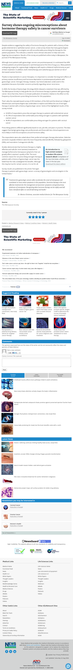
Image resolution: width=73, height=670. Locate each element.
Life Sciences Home (32, 3)
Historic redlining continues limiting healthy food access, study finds (36, 443)
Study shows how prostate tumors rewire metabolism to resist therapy (61, 332)
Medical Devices (8, 589)
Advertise (6, 623)
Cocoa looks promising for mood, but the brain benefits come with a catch (37, 425)
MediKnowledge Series (10, 584)
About (4, 610)
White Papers (7, 576)
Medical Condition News (33, 223)
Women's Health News (49, 223)
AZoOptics (41, 618)
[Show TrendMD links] (70, 286)
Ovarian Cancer (15, 514)
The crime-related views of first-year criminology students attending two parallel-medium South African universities (33, 278)
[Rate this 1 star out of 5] (30, 217)
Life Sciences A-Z (43, 574)
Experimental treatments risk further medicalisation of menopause (20, 253)
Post (4, 370)
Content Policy (7, 633)
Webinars (41, 584)
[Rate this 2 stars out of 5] (33, 217)
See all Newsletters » (9, 533)
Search (5, 615)
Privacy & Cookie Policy (10, 630)
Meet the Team (7, 613)
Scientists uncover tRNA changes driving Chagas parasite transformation (37, 454)
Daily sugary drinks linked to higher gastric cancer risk (26, 309)
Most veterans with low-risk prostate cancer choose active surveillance (26, 332)
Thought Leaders (8, 579)
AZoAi (40, 635)
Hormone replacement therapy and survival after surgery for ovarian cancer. (23, 273)
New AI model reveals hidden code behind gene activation (32, 465)
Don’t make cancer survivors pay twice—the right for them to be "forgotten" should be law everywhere (30, 263)
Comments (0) (6, 226)
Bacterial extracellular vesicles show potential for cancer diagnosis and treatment (44, 332)
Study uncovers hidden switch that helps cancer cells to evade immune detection (44, 310)
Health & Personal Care (10, 586)
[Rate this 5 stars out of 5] (43, 217)
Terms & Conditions (9, 628)
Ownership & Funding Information (14, 635)
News (4, 571)
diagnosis (56, 65)
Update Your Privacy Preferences (58, 655)
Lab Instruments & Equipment (47, 571)
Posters (5, 596)
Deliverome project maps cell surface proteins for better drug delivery (36, 488)
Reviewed (67, 41)
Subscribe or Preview (16, 507)
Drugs (4, 591)
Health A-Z (6, 574)
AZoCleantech (42, 615)
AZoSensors (41, 623)
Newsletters (6, 618)
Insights (5, 581)
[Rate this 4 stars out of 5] (40, 217)
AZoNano (41, 613)
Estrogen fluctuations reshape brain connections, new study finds (9, 310)
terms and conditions (33, 645)
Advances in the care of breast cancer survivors (15, 258)
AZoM (40, 610)
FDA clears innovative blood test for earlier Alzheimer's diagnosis (34, 477)
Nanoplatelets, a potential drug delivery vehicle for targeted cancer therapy (9, 332)
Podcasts (5, 599)
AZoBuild (41, 630)
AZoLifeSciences (43, 633)
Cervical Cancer (15, 505)
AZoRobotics (42, 620)
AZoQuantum (42, 628)
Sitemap (5, 620)
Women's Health (15, 524)
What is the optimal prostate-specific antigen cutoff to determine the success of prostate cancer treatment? (62, 311)
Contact (5, 625)
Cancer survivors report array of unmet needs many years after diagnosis (22, 268)
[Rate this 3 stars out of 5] (36, 217)
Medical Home (18, 3)
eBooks (5, 594)
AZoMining (41, 625)
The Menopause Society (10, 38)
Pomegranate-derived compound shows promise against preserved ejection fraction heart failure (42, 403)
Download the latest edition (55, 164)
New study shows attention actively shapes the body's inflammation (35, 391)
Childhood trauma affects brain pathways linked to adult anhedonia (35, 380)
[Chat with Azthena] (68, 666)
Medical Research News (16, 223)
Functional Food (8, 569)
